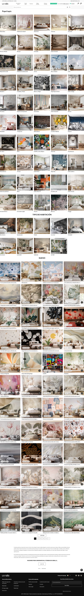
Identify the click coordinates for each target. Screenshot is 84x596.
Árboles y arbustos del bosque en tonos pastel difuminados (51, 487)
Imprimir (30, 584)
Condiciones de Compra (44, 581)
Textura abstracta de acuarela (7, 464)
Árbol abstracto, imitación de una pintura (30, 305)
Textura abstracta (4, 396)
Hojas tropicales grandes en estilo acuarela (72, 305)
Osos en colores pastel (48, 419)
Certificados (16, 585)
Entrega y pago (5, 588)
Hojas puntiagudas (4, 373)
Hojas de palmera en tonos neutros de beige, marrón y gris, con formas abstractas (51, 396)
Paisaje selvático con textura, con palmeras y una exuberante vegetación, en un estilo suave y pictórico (72, 487)
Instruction (4, 590)
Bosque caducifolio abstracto (71, 510)
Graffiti (44, 373)
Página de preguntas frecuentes (6, 582)
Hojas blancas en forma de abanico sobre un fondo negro (30, 350)
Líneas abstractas (68, 350)
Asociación (42, 586)
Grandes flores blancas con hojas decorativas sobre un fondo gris (30, 487)
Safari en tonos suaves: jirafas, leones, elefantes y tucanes (72, 441)
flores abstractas (47, 510)
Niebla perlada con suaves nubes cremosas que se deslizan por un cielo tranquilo (8, 532)
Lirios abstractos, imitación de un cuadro (72, 282)
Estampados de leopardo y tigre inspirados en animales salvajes (30, 464)
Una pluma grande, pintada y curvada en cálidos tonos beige (72, 464)
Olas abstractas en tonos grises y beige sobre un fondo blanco (51, 464)
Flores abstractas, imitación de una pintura (51, 305)
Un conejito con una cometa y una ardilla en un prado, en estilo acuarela (72, 419)
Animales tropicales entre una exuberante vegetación (51, 350)
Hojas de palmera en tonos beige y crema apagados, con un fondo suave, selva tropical (30, 419)
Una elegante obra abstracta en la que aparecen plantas (30, 328)
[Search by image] (67, 7)
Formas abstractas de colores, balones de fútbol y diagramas (8, 282)
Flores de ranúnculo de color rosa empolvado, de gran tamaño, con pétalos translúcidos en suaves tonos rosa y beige (51, 441)
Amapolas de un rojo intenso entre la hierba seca (72, 328)
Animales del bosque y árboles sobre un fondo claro (8, 350)
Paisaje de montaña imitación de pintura (8, 305)
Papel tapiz (16, 588)
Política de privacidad (33, 581)
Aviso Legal (31, 586)
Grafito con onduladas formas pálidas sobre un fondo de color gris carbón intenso (30, 532)
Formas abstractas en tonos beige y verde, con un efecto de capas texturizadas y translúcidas (8, 419)
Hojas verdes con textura (27, 441)
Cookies (41, 584)
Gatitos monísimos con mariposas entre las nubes (51, 282)
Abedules (66, 373)
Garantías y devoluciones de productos (19, 582)
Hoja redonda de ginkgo (27, 373)
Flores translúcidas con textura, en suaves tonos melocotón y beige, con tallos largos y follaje (30, 396)
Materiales (4, 585)
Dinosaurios (24, 282)
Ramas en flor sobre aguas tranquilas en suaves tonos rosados (8, 487)
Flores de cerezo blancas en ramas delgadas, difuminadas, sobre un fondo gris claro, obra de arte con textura (30, 510)
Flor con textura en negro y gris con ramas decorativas (51, 328)
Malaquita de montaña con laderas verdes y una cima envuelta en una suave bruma (51, 532)
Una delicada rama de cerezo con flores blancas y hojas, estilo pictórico (72, 396)
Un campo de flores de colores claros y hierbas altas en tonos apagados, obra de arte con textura (8, 510)
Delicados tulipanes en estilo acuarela (8, 441)
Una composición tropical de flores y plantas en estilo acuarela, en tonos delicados (8, 328)
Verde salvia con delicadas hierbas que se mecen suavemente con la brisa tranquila (72, 532)
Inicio (39, 568)
